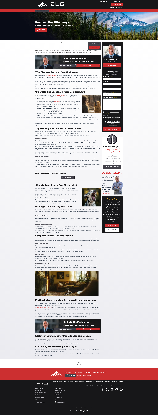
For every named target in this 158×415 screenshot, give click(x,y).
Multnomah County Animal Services (43, 307)
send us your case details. (117, 7)
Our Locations (78, 10)
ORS (57, 95)
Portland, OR (39, 388)
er (61, 95)
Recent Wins (94, 47)
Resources (121, 381)
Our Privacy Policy (113, 125)
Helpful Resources (86, 10)
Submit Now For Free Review (112, 129)
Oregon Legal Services (57, 381)
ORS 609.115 (57, 101)
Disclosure (114, 381)
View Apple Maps (41, 402)
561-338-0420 (118, 4)
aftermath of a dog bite (51, 75)
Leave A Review (112, 225)
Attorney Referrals (90, 381)
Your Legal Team (69, 10)
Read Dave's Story (106, 193)
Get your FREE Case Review (42, 10)
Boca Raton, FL (59, 388)
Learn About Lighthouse (112, 167)
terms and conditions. (114, 112)
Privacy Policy (107, 381)
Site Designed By (74, 410)
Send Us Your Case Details (84, 375)
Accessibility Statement (79, 381)
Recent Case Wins (61, 10)
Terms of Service (99, 381)
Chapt (59, 95)
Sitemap (91, 407)
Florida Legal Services (68, 381)
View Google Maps (41, 400)
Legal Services (53, 10)
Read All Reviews (112, 230)
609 (63, 95)
